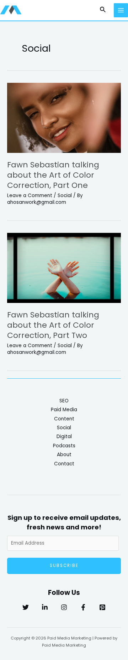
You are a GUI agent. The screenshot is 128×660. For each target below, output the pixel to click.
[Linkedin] (45, 607)
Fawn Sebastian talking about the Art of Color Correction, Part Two (53, 324)
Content (64, 418)
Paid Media (64, 409)
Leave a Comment (29, 195)
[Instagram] (64, 607)
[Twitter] (25, 607)
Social (65, 195)
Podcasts (64, 445)
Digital (64, 436)
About (64, 454)
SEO (64, 400)
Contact (64, 463)
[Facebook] (83, 607)
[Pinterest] (102, 607)
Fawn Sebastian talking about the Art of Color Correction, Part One (53, 174)
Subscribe (64, 565)
